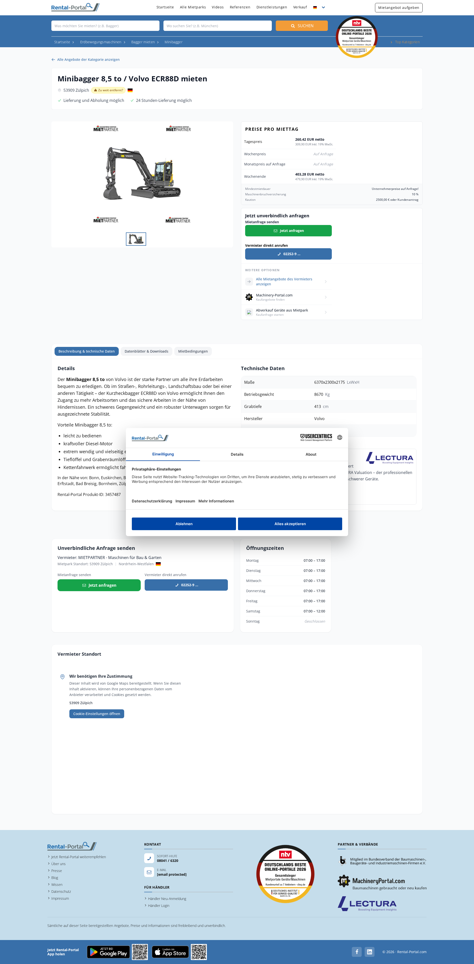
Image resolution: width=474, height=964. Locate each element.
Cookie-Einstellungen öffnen (96, 713)
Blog (54, 877)
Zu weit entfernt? (110, 90)
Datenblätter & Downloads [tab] (146, 351)
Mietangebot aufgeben (398, 7)
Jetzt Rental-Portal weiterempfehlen (78, 856)
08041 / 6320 (167, 860)
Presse (56, 870)
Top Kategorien (407, 42)
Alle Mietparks (193, 7)
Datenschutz (61, 891)
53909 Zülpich (76, 90)
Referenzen (240, 7)
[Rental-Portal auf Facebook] (357, 952)
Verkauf (300, 7)
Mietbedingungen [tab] (193, 351)
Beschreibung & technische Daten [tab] (87, 351)
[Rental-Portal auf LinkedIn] (370, 952)
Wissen (56, 884)
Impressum (60, 898)
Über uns (58, 863)
